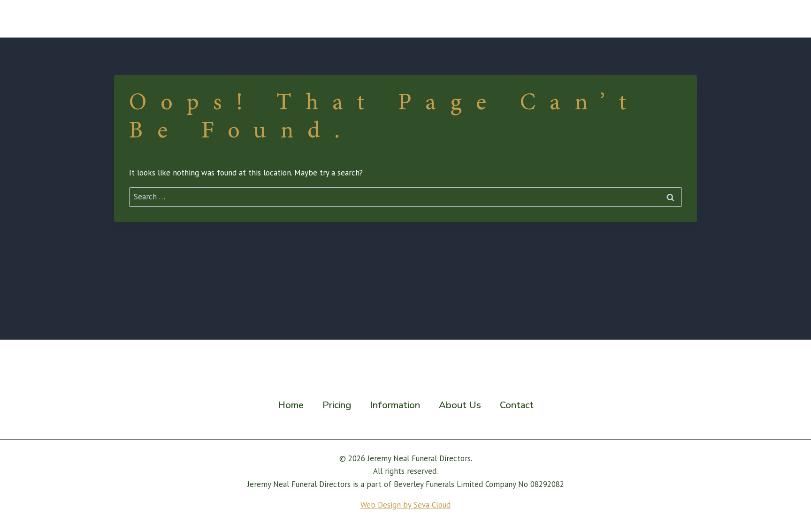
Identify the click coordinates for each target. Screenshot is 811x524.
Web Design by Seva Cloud (405, 505)
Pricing (502, 18)
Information (395, 405)
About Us (624, 18)
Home (461, 18)
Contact (673, 18)
